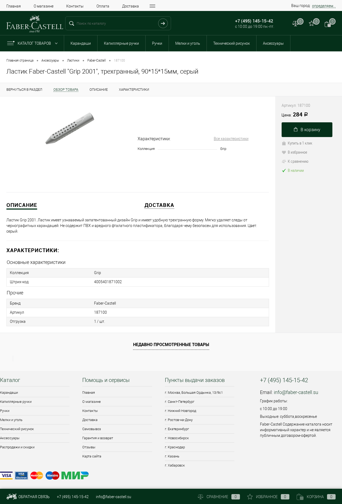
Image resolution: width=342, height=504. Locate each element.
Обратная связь (34, 497)
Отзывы (88, 447)
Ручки (157, 43)
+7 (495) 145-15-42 (73, 497)
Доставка (130, 6)
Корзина (319, 497)
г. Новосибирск (177, 438)
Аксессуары (273, 43)
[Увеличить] (68, 129)
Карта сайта (91, 456)
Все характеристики (231, 139)
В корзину (310, 129)
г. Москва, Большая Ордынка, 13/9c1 (194, 393)
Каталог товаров (35, 43)
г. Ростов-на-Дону (179, 420)
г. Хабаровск (175, 465)
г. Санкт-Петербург (179, 402)
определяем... (324, 6)
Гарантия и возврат (97, 438)
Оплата (102, 6)
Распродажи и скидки (17, 447)
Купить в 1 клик (300, 143)
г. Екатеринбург (177, 429)
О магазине (43, 6)
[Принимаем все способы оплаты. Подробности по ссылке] (123, 476)
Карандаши (81, 43)
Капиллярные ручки (121, 43)
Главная (13, 6)
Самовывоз (91, 429)
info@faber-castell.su (296, 392)
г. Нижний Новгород (180, 411)
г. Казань (172, 456)
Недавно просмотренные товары (171, 344)
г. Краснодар (175, 447)
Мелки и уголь (187, 43)
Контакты (75, 6)
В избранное (297, 152)
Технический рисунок (231, 43)
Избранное (271, 497)
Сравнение (222, 497)
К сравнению (298, 161)
